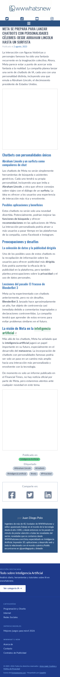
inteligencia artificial (17, 474)
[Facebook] (23, 18)
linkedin (39, 549)
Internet (7, 613)
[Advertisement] (30, 119)
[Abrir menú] (30, 23)
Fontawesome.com (18, 673)
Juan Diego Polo (32, 517)
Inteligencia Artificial (29, 459)
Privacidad (47, 474)
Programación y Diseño (14, 609)
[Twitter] (8, 18)
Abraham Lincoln (23, 468)
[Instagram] (53, 18)
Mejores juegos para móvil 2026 (19, 631)
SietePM (42, 673)
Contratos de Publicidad (14, 653)
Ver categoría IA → (12, 588)
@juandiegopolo (27, 549)
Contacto (7, 649)
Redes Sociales (10, 617)
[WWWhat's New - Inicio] (30, 8)
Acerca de (8, 644)
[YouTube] (38, 18)
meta (34, 474)
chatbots (40, 468)
